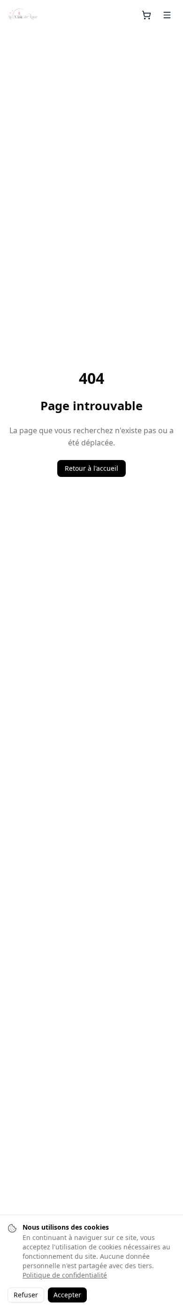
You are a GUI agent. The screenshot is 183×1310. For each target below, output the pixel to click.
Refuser (26, 1294)
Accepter (67, 1294)
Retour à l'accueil (91, 468)
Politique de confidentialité (65, 1275)
